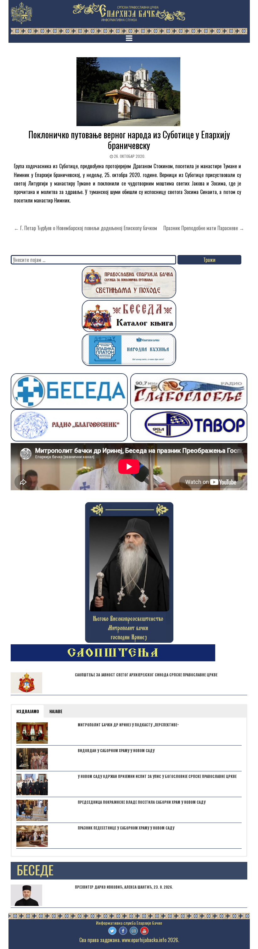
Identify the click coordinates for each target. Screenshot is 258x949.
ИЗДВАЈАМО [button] (27, 711)
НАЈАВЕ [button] (55, 711)
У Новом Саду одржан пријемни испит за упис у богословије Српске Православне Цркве (157, 776)
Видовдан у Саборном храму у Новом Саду (116, 750)
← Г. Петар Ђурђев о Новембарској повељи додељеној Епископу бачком (85, 228)
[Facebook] (123, 931)
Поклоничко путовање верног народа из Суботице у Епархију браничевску (129, 140)
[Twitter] (112, 931)
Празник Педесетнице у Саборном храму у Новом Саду (126, 827)
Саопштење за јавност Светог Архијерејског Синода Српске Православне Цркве (146, 674)
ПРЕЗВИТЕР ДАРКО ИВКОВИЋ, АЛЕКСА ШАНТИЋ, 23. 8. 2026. (124, 887)
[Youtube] (144, 931)
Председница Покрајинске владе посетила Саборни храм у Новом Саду (141, 802)
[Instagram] (134, 931)
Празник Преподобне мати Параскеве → (203, 228)
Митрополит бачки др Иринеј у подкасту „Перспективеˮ (128, 724)
